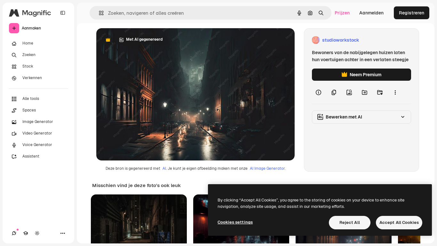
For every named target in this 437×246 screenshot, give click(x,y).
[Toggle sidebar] (63, 13)
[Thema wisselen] (37, 233)
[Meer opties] (395, 92)
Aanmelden (371, 13)
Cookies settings (235, 222)
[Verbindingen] (14, 233)
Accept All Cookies (399, 222)
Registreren (411, 13)
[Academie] (25, 233)
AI (164, 168)
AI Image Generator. (267, 168)
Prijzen (342, 13)
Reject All (349, 222)
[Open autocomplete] (98, 13)
